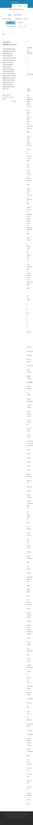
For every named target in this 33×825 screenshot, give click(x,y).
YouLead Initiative (27, 794)
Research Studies (27, 693)
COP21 (27, 449)
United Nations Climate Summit (27, 742)
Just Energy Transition (27, 602)
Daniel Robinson (27, 475)
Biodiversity (27, 365)
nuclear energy (27, 643)
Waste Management (27, 750)
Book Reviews (27, 371)
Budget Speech (27, 377)
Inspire (27, 573)
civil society (27, 394)
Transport (27, 730)
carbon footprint (27, 387)
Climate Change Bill (27, 422)
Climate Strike (27, 436)
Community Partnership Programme (27, 443)
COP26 (27, 462)
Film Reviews (27, 528)
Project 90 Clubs (27, 680)
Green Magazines (27, 557)
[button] (25, 26)
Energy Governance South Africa (27, 504)
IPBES (27, 585)
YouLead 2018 (27, 769)
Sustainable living (27, 725)
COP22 (27, 454)
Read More (14, 101)
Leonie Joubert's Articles (27, 615)
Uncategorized (27, 734)
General (27, 552)
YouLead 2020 (27, 782)
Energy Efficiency (27, 496)
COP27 (27, 466)
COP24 (27, 458)
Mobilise (27, 621)
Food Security (27, 534)
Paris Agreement (27, 649)
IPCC (27, 596)
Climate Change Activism (27, 414)
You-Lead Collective (27, 762)
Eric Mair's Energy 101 (27, 515)
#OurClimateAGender (27, 351)
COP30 (27, 470)
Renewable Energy (27, 687)
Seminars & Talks (27, 705)
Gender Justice (27, 547)
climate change (27, 406)
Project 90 (27, 672)
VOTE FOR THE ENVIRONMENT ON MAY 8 (10, 43)
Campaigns (27, 382)
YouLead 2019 (27, 775)
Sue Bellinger (27, 719)
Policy (27, 655)
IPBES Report (27, 591)
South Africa (27, 712)
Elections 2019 (27, 481)
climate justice (27, 430)
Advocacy (27, 355)
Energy (27, 491)
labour (27, 608)
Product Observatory (27, 666)
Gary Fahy (27, 540)
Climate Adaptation (27, 400)
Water (27, 755)
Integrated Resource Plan (27, 579)
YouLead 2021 (27, 788)
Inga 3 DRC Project (27, 565)
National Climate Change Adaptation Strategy (27, 629)
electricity (27, 487)
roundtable (27, 699)
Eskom (27, 522)
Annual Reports (27, 360)
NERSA (27, 638)
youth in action (27, 802)
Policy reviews (27, 660)
